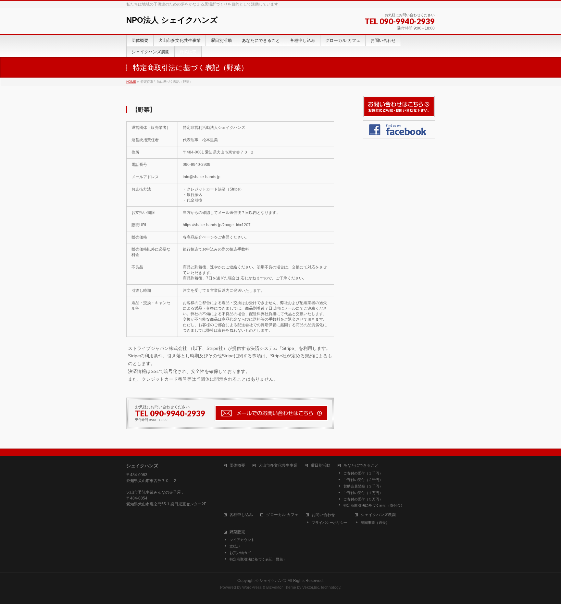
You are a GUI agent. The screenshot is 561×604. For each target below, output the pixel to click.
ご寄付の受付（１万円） (363, 493)
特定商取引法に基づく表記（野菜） (258, 559)
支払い (235, 546)
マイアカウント (242, 540)
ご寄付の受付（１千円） (363, 473)
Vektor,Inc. (311, 587)
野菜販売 (237, 532)
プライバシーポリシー (329, 522)
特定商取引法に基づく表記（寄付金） (373, 505)
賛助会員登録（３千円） (363, 486)
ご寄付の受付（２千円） (363, 480)
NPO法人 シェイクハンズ (172, 20)
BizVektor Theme (281, 587)
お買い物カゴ (240, 553)
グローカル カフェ (282, 515)
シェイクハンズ (273, 580)
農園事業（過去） (375, 522)
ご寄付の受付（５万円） (363, 499)
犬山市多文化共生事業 (277, 465)
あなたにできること (361, 465)
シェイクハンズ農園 (378, 515)
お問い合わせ (323, 515)
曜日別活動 (320, 465)
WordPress (252, 587)
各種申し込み (241, 515)
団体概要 (237, 465)
